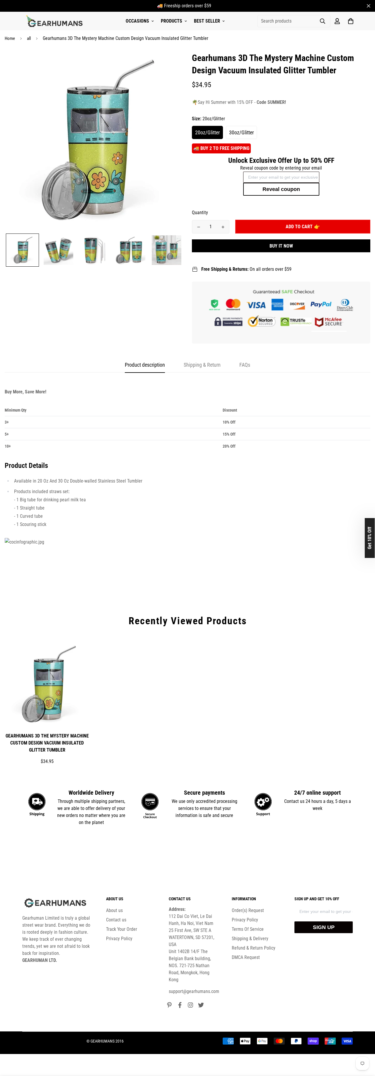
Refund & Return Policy (253, 948)
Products (171, 21)
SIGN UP (324, 927)
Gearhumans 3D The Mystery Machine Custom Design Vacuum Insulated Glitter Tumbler (47, 743)
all (29, 38)
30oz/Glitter (241, 132)
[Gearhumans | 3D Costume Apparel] (55, 21)
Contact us (116, 920)
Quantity (200, 212)
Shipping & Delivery (250, 938)
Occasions (137, 21)
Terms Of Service (248, 929)
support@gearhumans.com (194, 991)
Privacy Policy (119, 938)
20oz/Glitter (207, 132)
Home (10, 38)
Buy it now (281, 246)
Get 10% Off (369, 538)
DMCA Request (246, 957)
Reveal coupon (281, 189)
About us (114, 910)
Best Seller (207, 21)
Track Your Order (121, 929)
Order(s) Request (248, 910)
